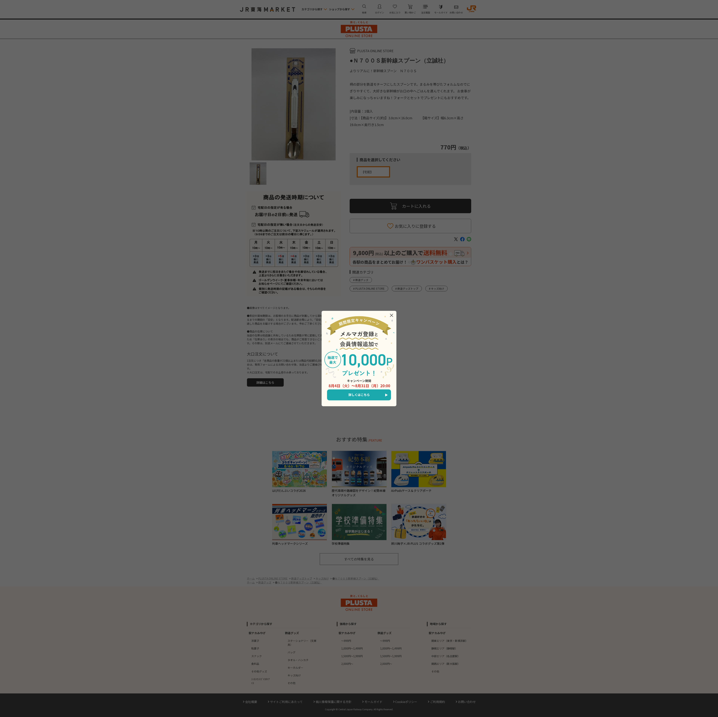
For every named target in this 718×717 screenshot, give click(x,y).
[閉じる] (392, 315)
